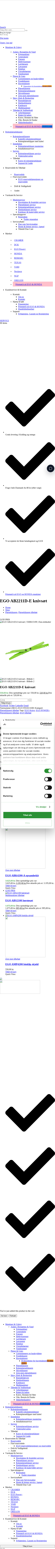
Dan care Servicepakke (28, 224)
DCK (16, 245)
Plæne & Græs (19, 76)
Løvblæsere (23, 64)
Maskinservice (19, 200)
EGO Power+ (20, 249)
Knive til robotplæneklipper (29, 161)
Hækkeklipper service (27, 209)
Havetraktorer (24, 83)
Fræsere (21, 59)
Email (26, 705)
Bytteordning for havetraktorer (37, 86)
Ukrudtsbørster (24, 71)
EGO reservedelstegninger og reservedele (33, 1446)
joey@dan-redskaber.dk (10, 1009)
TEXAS (17, 262)
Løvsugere (22, 66)
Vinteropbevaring (25, 156)
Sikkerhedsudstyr (25, 122)
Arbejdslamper (24, 113)
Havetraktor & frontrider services (32, 202)
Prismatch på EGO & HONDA (33, 126)
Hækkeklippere (24, 103)
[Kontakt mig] (50, 468)
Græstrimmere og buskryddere (31, 79)
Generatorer (23, 57)
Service (16, 151)
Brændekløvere (24, 100)
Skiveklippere (24, 93)
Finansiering (23, 304)
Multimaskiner (24, 108)
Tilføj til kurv (6, 703)
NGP (16, 276)
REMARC (18, 258)
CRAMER (18, 240)
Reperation (22, 217)
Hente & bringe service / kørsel (31, 226)
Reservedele (19, 174)
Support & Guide (25, 163)
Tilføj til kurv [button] (10, 885)
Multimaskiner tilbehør (14, 895)
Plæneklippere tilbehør (9, 710)
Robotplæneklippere (26, 91)
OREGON (18, 280)
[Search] (26, 30)
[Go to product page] (30, 936)
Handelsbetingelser (26, 309)
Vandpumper (23, 74)
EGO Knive (30, 710)
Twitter (12, 705)
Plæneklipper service (27, 205)
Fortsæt (13, 1316)
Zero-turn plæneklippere (28, 96)
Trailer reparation (30, 219)
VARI (16, 267)
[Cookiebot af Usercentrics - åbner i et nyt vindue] (40, 724)
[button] (3, 27)
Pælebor (21, 69)
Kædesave (22, 105)
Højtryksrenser (24, 62)
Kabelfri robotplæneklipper (29, 139)
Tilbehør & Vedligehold (23, 110)
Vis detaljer (41, 807)
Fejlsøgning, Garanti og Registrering (33, 314)
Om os (21, 297)
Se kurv (4, 1316)
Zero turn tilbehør (12, 870)
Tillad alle (27, 815)
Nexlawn (18, 271)
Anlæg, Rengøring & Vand (24, 52)
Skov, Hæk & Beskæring (23, 98)
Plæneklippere (24, 88)
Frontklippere (24, 81)
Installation (17, 144)
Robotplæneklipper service (29, 153)
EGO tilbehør (25, 713)
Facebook (4, 705)
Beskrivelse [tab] (10, 720)
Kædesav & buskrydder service (31, 212)
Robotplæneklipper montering (30, 146)
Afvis (27, 823)
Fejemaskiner (23, 54)
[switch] (48, 779)
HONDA (18, 253)
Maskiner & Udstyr (13, 47)
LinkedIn (19, 705)
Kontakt (21, 299)
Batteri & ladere (25, 115)
